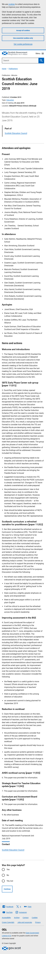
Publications (13, 69)
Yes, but (10, 881)
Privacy (38, 922)
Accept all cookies (23, 30)
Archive (16, 918)
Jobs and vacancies (24, 922)
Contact (26, 918)
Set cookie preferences (23, 44)
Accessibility (6, 918)
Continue (7, 889)
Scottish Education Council (16, 133)
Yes (8, 869)
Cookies (35, 918)
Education (10, 100)
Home (4, 69)
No (8, 875)
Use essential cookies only (23, 38)
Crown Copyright (8, 922)
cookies (11, 4)
